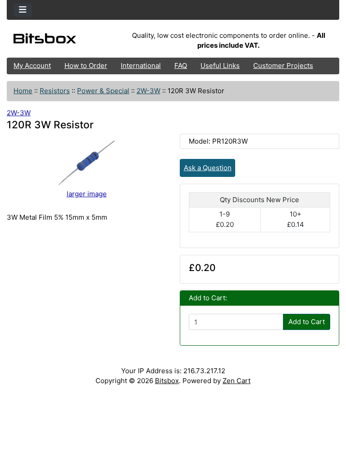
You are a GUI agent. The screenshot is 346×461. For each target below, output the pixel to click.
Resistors (55, 90)
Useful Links (220, 65)
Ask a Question (208, 167)
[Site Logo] (62, 40)
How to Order (85, 65)
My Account (32, 65)
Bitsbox (167, 380)
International (141, 65)
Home (23, 90)
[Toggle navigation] (23, 10)
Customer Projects (283, 65)
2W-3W (148, 90)
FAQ (180, 65)
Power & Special (103, 90)
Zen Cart (236, 380)
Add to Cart (306, 321)
